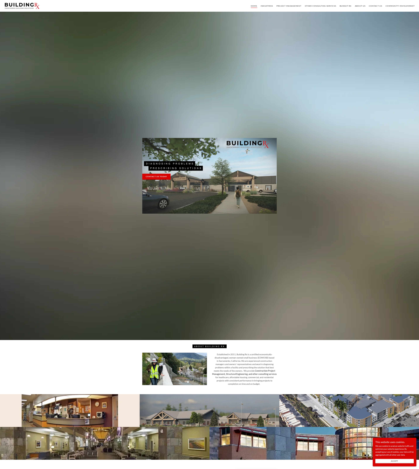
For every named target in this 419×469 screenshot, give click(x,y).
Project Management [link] (288, 6)
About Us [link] (360, 6)
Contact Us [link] (375, 6)
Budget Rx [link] (345, 6)
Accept (394, 461)
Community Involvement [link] (400, 6)
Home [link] (254, 6)
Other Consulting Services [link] (320, 6)
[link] (22, 5)
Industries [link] (267, 6)
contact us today (156, 176)
